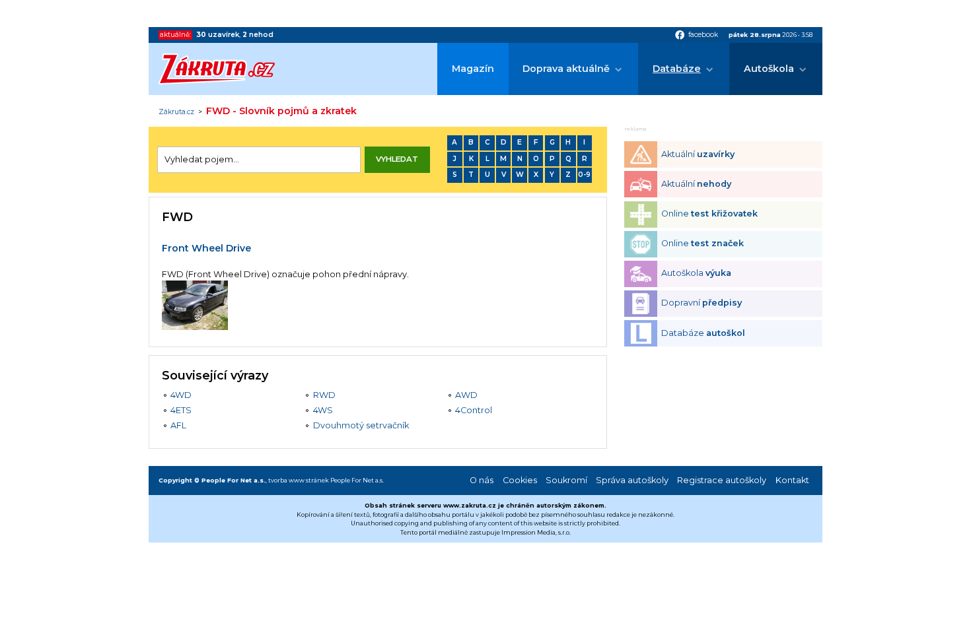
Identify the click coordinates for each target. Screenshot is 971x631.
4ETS (181, 410)
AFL (178, 425)
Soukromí (566, 480)
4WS (323, 410)
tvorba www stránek (298, 480)
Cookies (520, 480)
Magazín (473, 69)
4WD (181, 395)
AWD (466, 395)
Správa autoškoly (632, 480)
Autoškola (769, 69)
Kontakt (792, 480)
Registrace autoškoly (721, 480)
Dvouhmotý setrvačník (361, 425)
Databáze (677, 69)
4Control (473, 410)
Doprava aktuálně (566, 69)
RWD (324, 395)
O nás (481, 480)
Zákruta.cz (176, 112)
